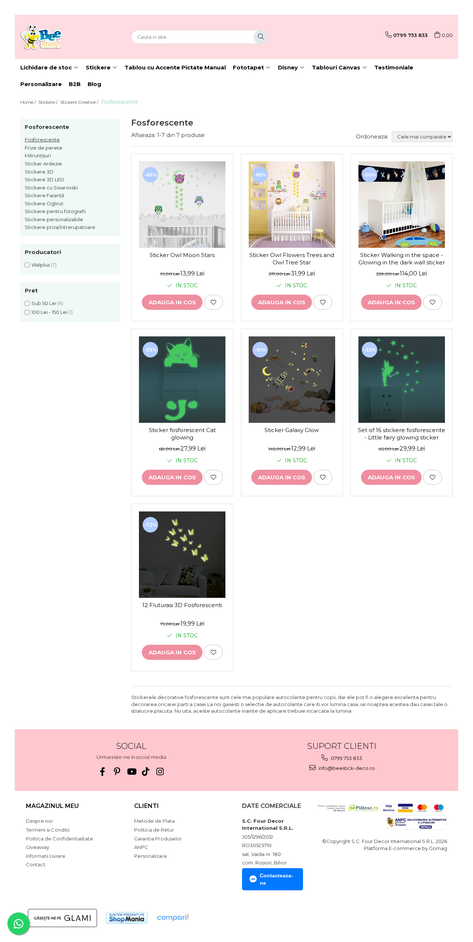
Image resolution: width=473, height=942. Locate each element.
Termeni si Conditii (47, 830)
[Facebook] (102, 771)
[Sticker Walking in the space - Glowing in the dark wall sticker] (401, 204)
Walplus (40, 265)
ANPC (141, 847)
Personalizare (41, 84)
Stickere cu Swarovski (51, 188)
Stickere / (48, 102)
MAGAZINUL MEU (52, 805)
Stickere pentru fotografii (55, 211)
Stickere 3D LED (44, 179)
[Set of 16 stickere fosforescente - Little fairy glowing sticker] (401, 379)
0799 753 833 (346, 758)
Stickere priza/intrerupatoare (60, 227)
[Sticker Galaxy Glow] (292, 379)
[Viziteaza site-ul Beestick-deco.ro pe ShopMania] (126, 918)
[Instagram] (160, 771)
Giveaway (37, 847)
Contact (35, 864)
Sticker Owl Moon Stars (182, 254)
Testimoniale (393, 67)
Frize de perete (43, 148)
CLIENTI (146, 805)
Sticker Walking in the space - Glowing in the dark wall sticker (401, 258)
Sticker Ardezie (43, 164)
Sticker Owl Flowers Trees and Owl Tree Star (291, 258)
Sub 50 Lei (43, 303)
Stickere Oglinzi (44, 203)
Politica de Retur (154, 830)
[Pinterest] (116, 771)
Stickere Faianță (44, 195)
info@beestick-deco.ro (346, 768)
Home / (28, 102)
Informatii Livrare (45, 856)
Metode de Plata (154, 821)
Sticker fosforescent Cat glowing (182, 434)
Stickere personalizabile (54, 219)
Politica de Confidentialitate (59, 839)
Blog (94, 84)
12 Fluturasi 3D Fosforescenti (182, 605)
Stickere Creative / (79, 102)
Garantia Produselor (158, 839)
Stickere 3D (39, 172)
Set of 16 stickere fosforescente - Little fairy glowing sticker (401, 434)
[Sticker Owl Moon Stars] (182, 204)
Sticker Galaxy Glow (292, 430)
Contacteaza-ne (276, 879)
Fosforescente (42, 140)
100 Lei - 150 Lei (49, 312)
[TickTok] (145, 771)
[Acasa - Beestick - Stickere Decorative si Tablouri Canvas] (57, 37)
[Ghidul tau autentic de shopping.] (172, 918)
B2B (75, 84)
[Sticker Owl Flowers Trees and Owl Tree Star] (292, 204)
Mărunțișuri (38, 155)
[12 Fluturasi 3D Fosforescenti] (182, 554)
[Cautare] (261, 37)
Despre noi (39, 821)
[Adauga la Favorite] (213, 302)
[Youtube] (131, 771)
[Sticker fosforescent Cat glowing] (182, 379)
